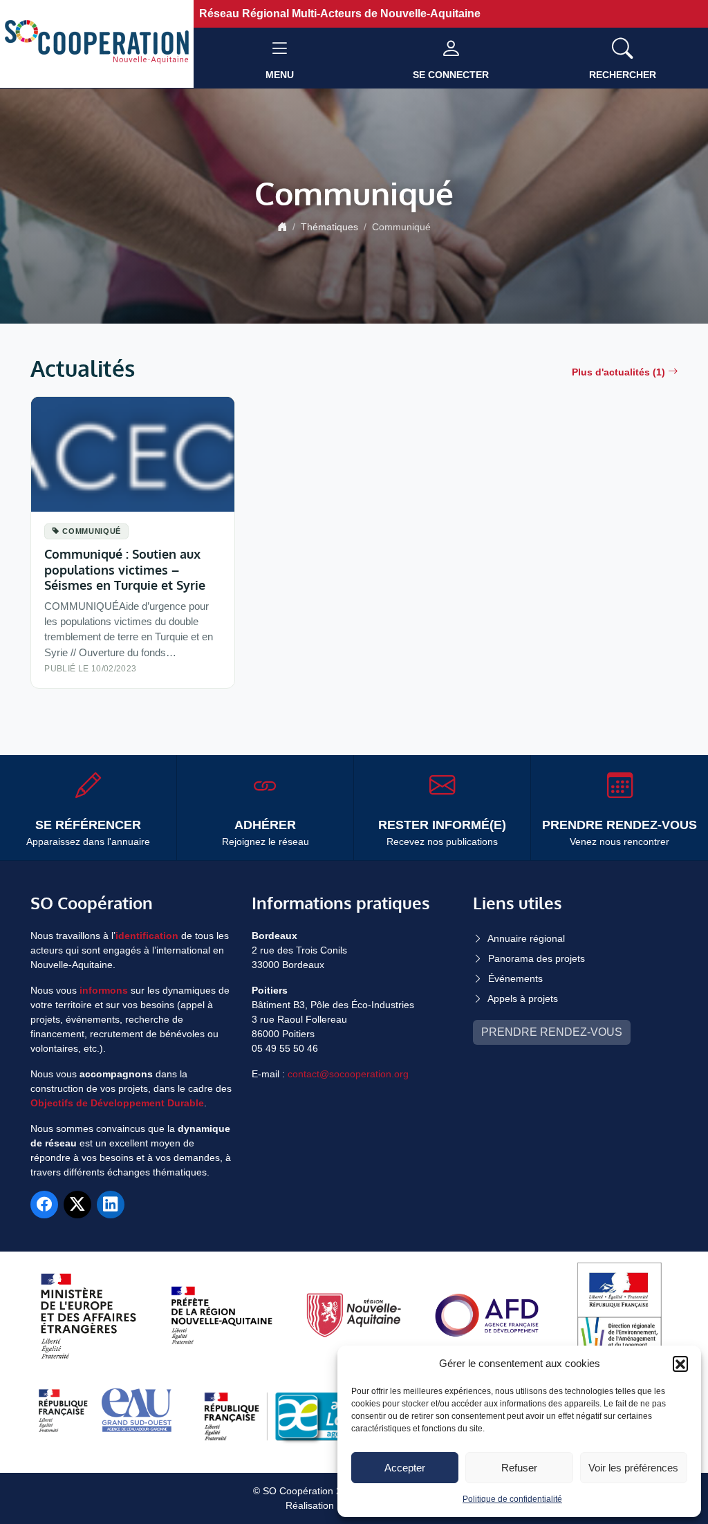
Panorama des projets (536, 958)
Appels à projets (522, 998)
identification (146, 935)
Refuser (519, 1468)
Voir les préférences (633, 1468)
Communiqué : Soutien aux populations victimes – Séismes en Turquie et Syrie (124, 569)
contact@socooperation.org (348, 1073)
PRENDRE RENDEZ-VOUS (551, 1032)
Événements (515, 978)
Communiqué (91, 531)
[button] (680, 1363)
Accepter (404, 1468)
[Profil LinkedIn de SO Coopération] (110, 1204)
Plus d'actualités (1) (618, 372)
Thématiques (329, 226)
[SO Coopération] (97, 43)
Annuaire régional (526, 938)
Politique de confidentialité (512, 1499)
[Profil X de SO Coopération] (77, 1204)
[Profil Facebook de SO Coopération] (44, 1204)
